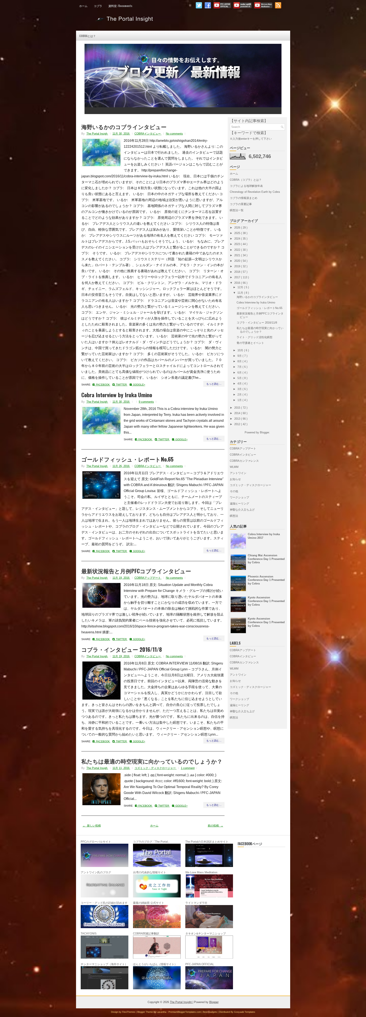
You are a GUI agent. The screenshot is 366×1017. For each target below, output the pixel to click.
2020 (237, 260)
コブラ (98, 6)
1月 (240, 400)
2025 (237, 233)
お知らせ (235, 479)
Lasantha (162, 1012)
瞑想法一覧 (237, 210)
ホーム (83, 6)
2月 (240, 394)
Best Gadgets (210, 1012)
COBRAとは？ (87, 36)
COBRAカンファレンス (244, 460)
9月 (240, 355)
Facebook (102, 384)
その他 (234, 491)
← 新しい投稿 (92, 825)
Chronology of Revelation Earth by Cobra (255, 191)
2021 (237, 255)
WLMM (234, 467)
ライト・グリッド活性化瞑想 (254, 337)
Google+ (138, 384)
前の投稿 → (215, 825)
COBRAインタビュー (148, 133)
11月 (240, 292)
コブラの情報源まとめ (243, 198)
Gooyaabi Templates (244, 1012)
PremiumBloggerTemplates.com (185, 1012)
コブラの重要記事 (241, 204)
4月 (240, 383)
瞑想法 (234, 515)
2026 (237, 227)
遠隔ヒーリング (239, 503)
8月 (240, 361)
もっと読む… (214, 383)
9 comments (146, 401)
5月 (240, 378)
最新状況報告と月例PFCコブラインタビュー (136, 571)
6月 (240, 372)
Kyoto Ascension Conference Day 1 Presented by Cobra (266, 601)
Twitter (121, 384)
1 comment (188, 768)
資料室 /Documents (120, 6)
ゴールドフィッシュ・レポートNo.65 (127, 459)
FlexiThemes (129, 1012)
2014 (237, 413)
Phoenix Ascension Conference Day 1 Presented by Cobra (266, 580)
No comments (174, 133)
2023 (237, 244)
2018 (237, 271)
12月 (240, 287)
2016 (237, 282)
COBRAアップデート (148, 577)
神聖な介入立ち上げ (242, 509)
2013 (237, 418)
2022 (237, 249)
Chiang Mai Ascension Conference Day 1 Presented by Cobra (266, 559)
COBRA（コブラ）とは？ (246, 179)
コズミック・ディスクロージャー (155, 768)
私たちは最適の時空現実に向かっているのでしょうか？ (151, 761)
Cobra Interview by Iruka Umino (116, 395)
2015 (237, 407)
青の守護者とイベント (250, 343)
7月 (240, 366)
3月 (240, 389)
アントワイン (238, 473)
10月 (240, 350)
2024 (237, 238)
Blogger (264, 432)
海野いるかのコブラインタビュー (123, 127)
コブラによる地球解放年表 (246, 185)
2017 (237, 277)
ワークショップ (239, 497)
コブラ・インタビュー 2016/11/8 (121, 649)
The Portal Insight (125, 21)
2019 (237, 266)
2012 (237, 424)
